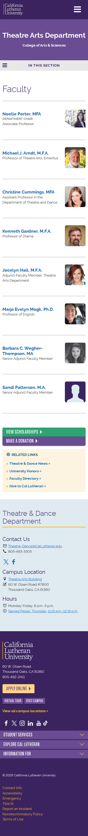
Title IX (8, 804)
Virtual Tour (13, 701)
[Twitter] (6, 562)
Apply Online (16, 688)
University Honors (24, 471)
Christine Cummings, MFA (28, 192)
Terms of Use (13, 819)
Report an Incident (17, 809)
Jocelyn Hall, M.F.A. (22, 270)
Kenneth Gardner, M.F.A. (26, 231)
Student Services (18, 735)
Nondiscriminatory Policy (22, 814)
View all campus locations (23, 711)
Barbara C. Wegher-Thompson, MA (22, 351)
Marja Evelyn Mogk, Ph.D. (28, 309)
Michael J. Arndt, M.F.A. (25, 153)
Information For (17, 754)
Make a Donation (20, 441)
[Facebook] (13, 562)
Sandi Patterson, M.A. (24, 387)
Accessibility (12, 793)
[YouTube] (38, 724)
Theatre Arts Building (25, 579)
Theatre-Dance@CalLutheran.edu (35, 546)
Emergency (11, 798)
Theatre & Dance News (28, 463)
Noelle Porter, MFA (21, 113)
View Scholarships (22, 432)
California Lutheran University (13, 9)
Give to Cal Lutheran (26, 486)
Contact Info (12, 788)
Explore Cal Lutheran (21, 744)
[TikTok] (45, 724)
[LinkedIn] (30, 724)
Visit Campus (34, 701)
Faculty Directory (23, 478)
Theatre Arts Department (44, 35)
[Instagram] (22, 724)
